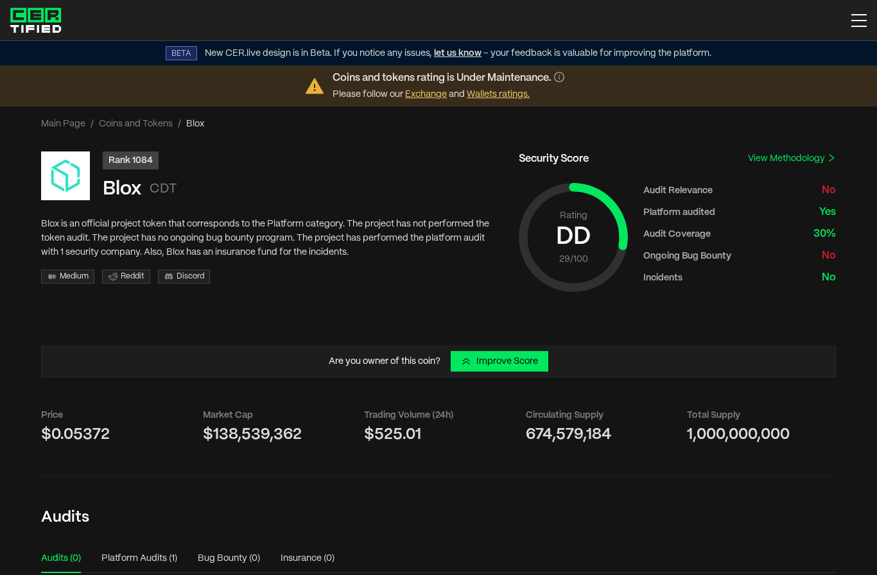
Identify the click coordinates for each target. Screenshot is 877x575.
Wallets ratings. (498, 94)
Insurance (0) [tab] (307, 558)
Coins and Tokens (136, 123)
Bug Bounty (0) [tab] (229, 558)
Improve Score (507, 361)
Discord (190, 276)
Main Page (63, 123)
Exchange (426, 94)
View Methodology (787, 158)
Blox (122, 189)
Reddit (132, 276)
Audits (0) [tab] (61, 558)
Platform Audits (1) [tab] (139, 558)
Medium (74, 276)
